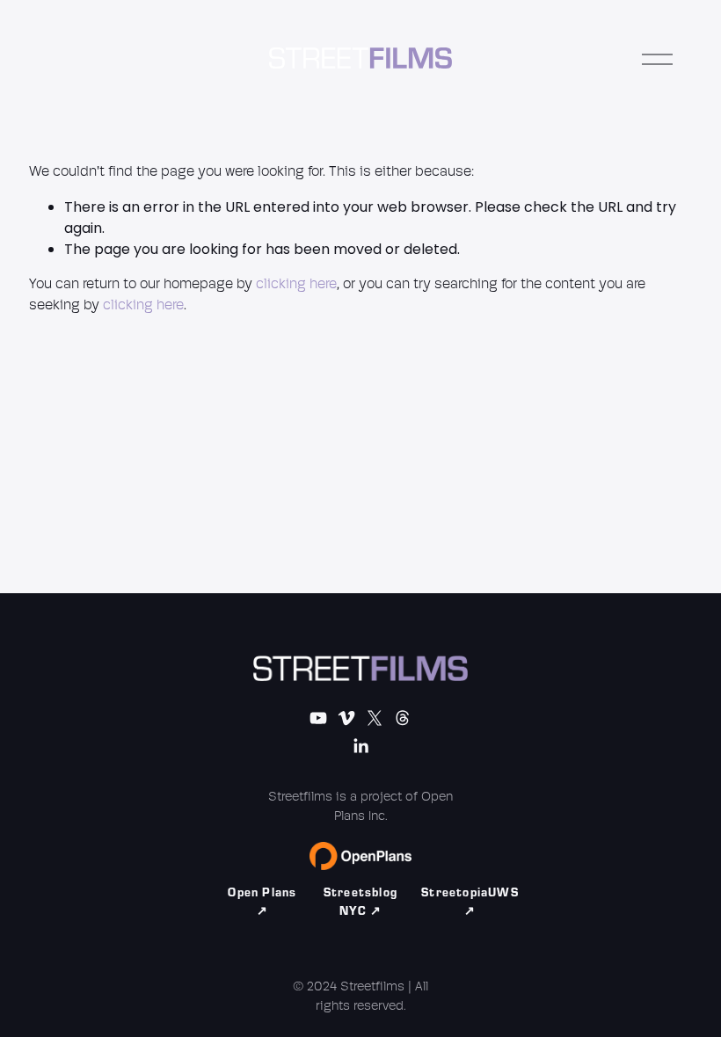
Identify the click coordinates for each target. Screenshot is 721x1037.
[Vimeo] (346, 718)
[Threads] (402, 718)
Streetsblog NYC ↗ (360, 902)
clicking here (296, 285)
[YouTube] (318, 718)
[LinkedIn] (360, 746)
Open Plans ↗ (262, 902)
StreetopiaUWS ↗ (470, 902)
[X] (374, 718)
